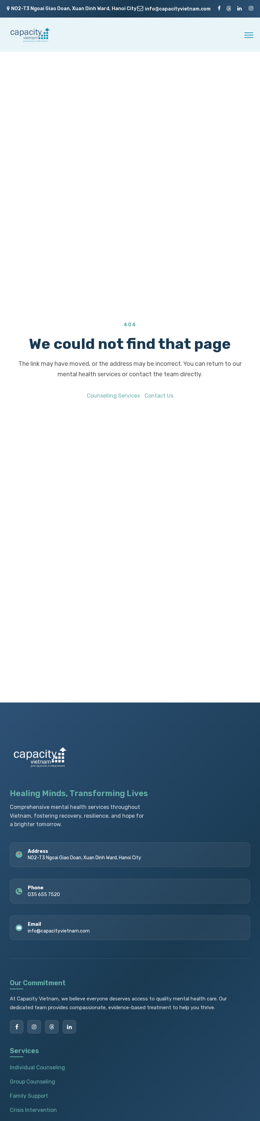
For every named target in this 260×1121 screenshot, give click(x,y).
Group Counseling (32, 1081)
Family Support (29, 1096)
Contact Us (159, 395)
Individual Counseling (37, 1067)
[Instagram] (34, 1027)
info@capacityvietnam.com (178, 9)
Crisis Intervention (33, 1110)
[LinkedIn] (69, 1027)
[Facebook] (16, 1027)
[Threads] (52, 1027)
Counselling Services (113, 395)
